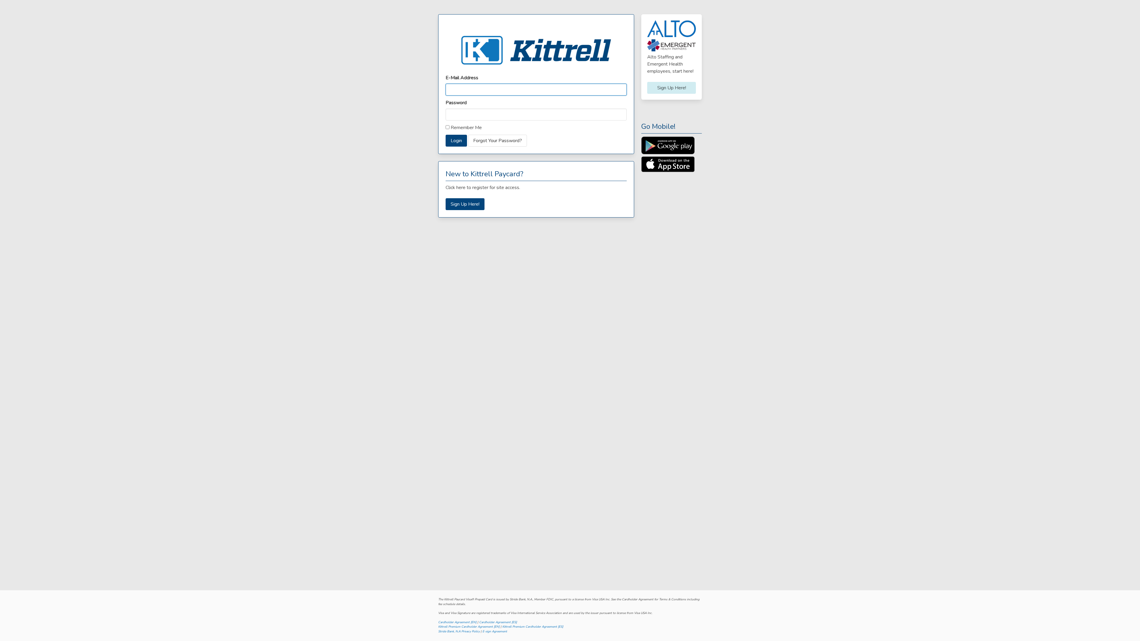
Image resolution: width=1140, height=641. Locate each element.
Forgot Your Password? (497, 140)
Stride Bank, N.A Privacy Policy (459, 631)
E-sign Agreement (494, 631)
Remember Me (465, 128)
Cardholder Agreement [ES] (498, 622)
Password (456, 102)
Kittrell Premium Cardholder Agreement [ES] (532, 627)
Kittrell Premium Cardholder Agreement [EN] (469, 627)
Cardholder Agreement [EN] (457, 622)
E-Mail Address (462, 77)
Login (456, 140)
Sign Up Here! (465, 204)
